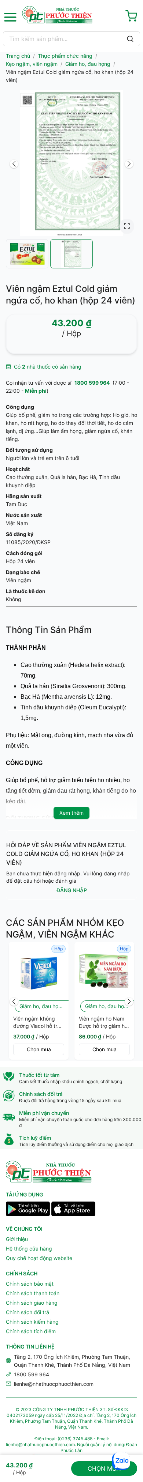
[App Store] (73, 1210)
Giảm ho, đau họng (87, 64)
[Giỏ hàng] (132, 17)
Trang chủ (18, 56)
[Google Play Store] (28, 1210)
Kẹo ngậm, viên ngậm (32, 64)
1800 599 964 (92, 383)
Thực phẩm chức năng (65, 56)
